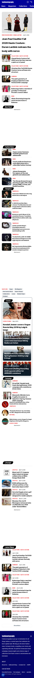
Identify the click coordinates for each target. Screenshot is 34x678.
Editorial (12, 414)
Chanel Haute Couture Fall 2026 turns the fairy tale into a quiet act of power (21, 60)
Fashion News (9, 147)
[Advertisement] (17, 128)
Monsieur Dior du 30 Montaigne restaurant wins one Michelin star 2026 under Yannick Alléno (21, 503)
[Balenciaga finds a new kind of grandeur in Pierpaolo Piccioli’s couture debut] (6, 88)
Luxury (13, 293)
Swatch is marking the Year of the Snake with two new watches (19, 403)
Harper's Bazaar (19, 291)
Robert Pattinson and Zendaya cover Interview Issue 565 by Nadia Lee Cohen (16, 341)
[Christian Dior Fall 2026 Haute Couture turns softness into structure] (6, 68)
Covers (8, 301)
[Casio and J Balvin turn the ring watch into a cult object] (6, 194)
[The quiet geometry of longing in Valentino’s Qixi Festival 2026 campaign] (6, 79)
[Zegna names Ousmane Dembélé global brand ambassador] (6, 152)
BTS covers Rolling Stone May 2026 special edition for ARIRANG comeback (16, 371)
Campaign (14, 76)
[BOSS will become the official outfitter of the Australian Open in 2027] (6, 483)
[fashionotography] (8, 2)
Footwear (5, 296)
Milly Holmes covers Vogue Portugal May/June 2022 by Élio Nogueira (20, 420)
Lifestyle (8, 463)
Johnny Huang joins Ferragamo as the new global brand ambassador (21, 173)
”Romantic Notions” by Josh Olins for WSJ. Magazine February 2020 (19, 411)
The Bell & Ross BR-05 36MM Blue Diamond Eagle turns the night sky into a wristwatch (21, 238)
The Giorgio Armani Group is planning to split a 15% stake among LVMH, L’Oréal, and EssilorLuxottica (22, 183)
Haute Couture (23, 56)
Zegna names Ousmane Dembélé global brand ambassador (21, 153)
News (12, 96)
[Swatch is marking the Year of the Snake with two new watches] (5, 404)
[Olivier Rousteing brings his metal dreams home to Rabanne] (6, 98)
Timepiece (8, 189)
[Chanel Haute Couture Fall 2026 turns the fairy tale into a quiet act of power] (6, 58)
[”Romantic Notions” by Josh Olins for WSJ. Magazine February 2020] (5, 413)
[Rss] (31, 636)
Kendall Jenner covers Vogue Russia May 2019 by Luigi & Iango (16, 327)
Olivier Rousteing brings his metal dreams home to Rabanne (20, 100)
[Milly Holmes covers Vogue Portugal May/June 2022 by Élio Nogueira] (5, 421)
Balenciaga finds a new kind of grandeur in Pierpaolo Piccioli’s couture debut (21, 90)
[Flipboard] (28, 636)
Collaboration (6, 293)
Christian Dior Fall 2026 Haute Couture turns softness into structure (21, 70)
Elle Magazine (18, 289)
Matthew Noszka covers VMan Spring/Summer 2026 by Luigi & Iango (16, 356)
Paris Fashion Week (7, 35)
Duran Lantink (17, 35)
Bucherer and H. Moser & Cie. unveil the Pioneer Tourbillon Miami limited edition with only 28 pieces (21, 217)
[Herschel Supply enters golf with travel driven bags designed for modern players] (6, 492)
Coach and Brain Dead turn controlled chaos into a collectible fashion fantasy (22, 163)
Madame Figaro (21, 293)
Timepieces (15, 191)
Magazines (16, 336)
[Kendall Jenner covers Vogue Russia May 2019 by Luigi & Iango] (17, 310)
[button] (23, 2)
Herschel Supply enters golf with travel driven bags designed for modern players (22, 494)
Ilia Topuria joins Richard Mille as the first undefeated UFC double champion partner (21, 248)
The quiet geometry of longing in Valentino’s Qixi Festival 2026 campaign (20, 80)
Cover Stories (7, 321)
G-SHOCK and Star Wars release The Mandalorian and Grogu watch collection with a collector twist (21, 205)
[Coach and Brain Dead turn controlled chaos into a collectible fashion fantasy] (6, 162)
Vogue (11, 289)
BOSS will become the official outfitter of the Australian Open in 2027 (20, 485)
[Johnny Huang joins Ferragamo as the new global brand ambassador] (6, 171)
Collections (15, 56)
